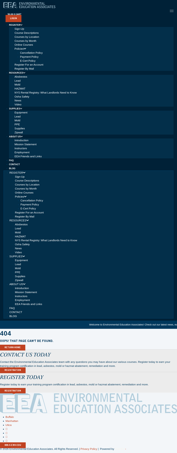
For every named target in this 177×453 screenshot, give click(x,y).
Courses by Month (25, 40)
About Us (15, 136)
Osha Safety (22, 96)
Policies (19, 48)
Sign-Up (19, 28)
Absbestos (21, 76)
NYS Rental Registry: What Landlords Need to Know (46, 92)
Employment (22, 152)
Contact (14, 164)
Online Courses (24, 44)
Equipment (21, 112)
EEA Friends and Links (28, 156)
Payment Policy (29, 56)
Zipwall (19, 132)
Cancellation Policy (31, 52)
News (18, 100)
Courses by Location (27, 36)
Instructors (21, 148)
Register (14, 25)
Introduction (21, 140)
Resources (16, 73)
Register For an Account (29, 64)
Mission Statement (26, 144)
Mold (17, 84)
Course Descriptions (27, 32)
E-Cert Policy (28, 60)
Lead (18, 80)
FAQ (11, 160)
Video (18, 104)
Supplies (14, 108)
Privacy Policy (88, 448)
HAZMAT (20, 88)
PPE (17, 124)
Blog (12, 168)
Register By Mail (24, 68)
